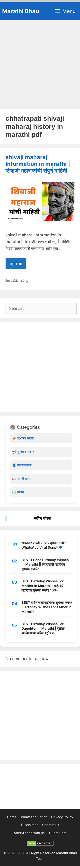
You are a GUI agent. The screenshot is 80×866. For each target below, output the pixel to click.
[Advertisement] (40, 62)
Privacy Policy (62, 817)
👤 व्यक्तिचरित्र (22, 465)
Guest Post (57, 833)
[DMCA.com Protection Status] (40, 845)
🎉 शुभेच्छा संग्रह (23, 438)
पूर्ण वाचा (16, 263)
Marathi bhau (20, 11)
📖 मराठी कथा (21, 479)
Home (11, 817)
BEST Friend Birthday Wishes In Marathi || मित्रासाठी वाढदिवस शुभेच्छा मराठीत (45, 564)
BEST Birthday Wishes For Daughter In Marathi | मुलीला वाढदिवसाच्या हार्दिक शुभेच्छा (43, 628)
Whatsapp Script (34, 817)
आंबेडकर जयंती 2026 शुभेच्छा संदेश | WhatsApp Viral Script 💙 (44, 545)
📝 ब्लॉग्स (18, 492)
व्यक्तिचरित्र (19, 281)
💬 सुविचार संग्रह (23, 452)
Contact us (50, 825)
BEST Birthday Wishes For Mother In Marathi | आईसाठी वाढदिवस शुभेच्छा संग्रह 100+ (43, 585)
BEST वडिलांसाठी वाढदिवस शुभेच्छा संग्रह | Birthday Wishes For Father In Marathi (47, 607)
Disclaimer (29, 825)
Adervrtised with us (29, 833)
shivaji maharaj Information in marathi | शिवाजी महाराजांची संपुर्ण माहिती (38, 164)
